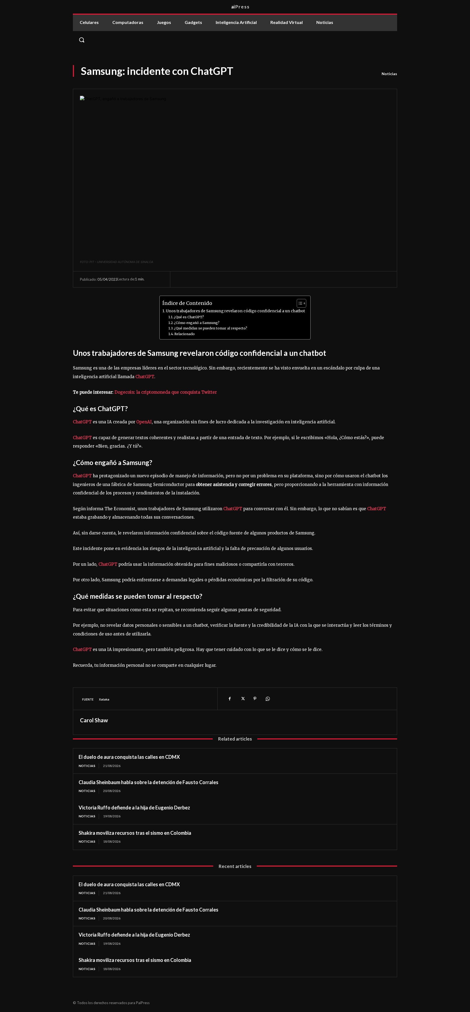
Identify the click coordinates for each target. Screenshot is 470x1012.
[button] (235, 39)
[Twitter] (242, 698)
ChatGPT (144, 376)
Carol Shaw (94, 720)
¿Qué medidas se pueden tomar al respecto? (210, 328)
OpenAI (144, 421)
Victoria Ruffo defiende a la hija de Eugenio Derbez (134, 808)
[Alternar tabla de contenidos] (299, 303)
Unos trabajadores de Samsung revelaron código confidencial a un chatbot (235, 311)
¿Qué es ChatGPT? (189, 317)
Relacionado (184, 334)
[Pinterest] (254, 698)
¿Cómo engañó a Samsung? (196, 323)
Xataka (104, 699)
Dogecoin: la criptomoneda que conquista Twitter (166, 392)
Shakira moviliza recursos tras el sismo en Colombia (135, 833)
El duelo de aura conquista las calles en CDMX (129, 757)
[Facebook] (229, 698)
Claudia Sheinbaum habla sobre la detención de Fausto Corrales (148, 782)
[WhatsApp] (267, 698)
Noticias (389, 73)
